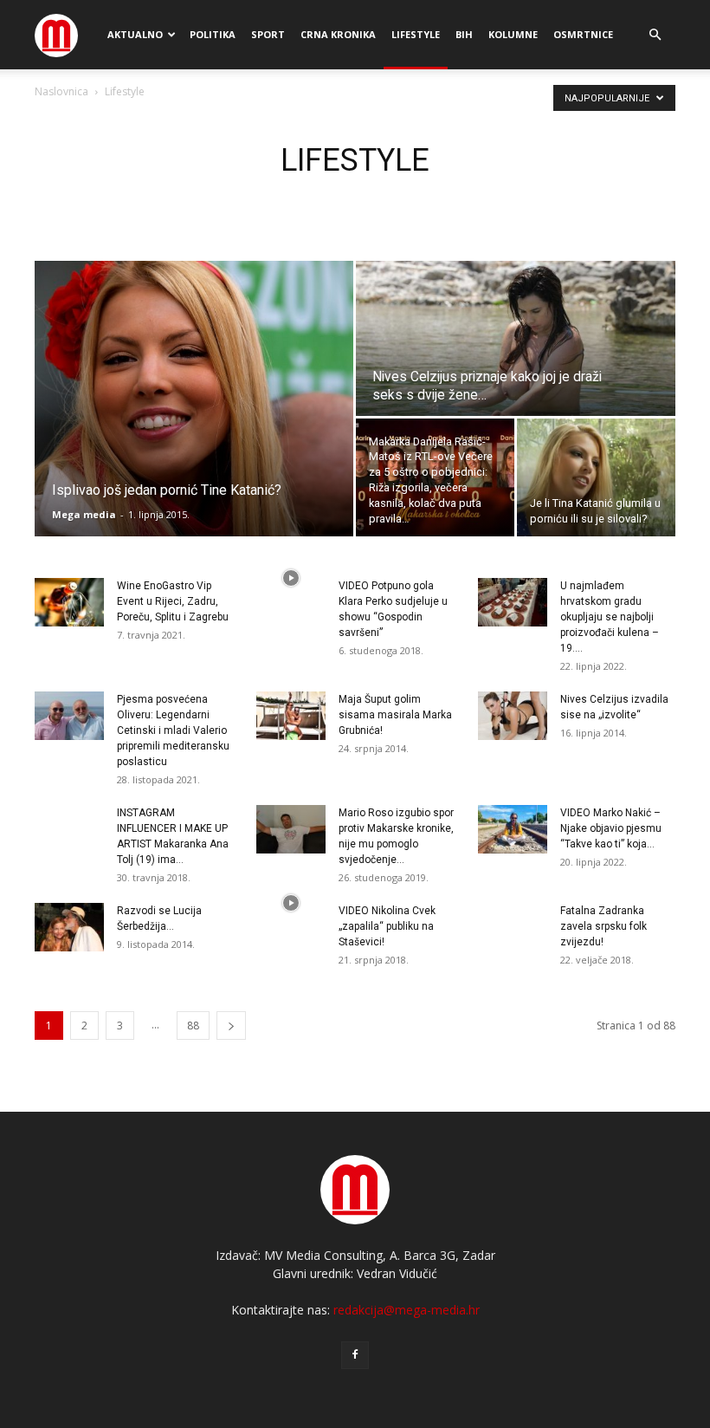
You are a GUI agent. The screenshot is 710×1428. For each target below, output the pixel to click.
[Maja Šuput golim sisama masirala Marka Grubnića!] (291, 715)
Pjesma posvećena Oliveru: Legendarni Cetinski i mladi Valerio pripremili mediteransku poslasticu (173, 730)
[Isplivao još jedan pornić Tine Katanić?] (194, 398)
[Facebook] (355, 1355)
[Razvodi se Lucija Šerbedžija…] (69, 927)
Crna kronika (338, 34)
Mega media (84, 514)
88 (193, 1025)
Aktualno (135, 34)
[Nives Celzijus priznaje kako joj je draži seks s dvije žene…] (515, 339)
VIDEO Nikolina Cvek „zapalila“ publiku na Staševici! (387, 926)
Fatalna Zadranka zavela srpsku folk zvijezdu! (603, 926)
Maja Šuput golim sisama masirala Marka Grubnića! (395, 715)
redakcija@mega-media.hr (406, 1309)
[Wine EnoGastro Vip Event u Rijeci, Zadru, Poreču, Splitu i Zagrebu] (69, 602)
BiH (464, 34)
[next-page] (231, 1025)
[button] (654, 35)
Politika (213, 34)
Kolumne (513, 34)
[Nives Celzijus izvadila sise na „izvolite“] (512, 715)
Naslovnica (61, 91)
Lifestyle (415, 34)
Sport (268, 34)
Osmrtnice (583, 34)
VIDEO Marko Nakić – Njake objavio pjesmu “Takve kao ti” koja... (611, 828)
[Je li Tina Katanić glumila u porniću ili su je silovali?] (596, 478)
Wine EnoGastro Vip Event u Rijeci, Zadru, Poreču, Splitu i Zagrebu (173, 601)
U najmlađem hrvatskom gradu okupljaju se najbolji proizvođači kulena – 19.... (609, 617)
